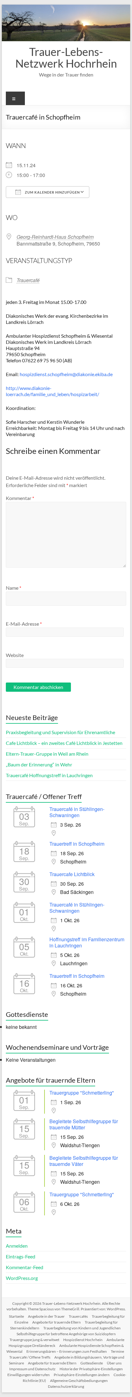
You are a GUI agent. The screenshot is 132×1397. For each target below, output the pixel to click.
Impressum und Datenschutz (32, 1369)
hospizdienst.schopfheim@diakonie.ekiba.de (66, 374)
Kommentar (20, 498)
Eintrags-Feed (20, 1256)
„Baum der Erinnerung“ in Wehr (39, 764)
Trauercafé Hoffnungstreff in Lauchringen (49, 775)
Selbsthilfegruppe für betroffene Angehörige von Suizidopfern (66, 1334)
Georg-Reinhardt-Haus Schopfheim (55, 236)
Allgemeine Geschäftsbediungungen (79, 1380)
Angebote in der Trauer (46, 1316)
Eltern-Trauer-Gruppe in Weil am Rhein (47, 754)
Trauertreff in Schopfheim (76, 843)
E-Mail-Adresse (24, 624)
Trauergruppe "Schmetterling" (81, 1092)
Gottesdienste (91, 1363)
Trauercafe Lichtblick (72, 874)
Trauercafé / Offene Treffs (29, 1357)
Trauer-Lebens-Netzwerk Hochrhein (66, 57)
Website (15, 655)
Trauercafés (78, 1316)
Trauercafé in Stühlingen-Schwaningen (76, 812)
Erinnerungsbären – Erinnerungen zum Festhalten (66, 1351)
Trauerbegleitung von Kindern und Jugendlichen (82, 1328)
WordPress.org (22, 1278)
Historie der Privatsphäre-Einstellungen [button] (91, 1369)
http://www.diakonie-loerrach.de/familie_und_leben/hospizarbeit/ (52, 391)
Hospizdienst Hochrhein (83, 1339)
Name (13, 588)
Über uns (114, 1363)
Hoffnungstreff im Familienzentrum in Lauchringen (86, 942)
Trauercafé (28, 280)
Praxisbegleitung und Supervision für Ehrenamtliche (60, 732)
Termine (117, 1351)
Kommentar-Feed (24, 1267)
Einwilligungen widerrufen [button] (28, 1374)
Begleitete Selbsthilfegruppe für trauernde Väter (83, 1160)
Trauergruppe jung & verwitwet (34, 1339)
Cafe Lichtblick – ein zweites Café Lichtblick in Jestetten (64, 743)
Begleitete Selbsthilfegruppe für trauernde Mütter (83, 1124)
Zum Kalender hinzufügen (52, 192)
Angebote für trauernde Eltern (56, 1322)
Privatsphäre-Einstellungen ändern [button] (82, 1374)
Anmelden (17, 1246)
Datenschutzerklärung (66, 1386)
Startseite (16, 1316)
